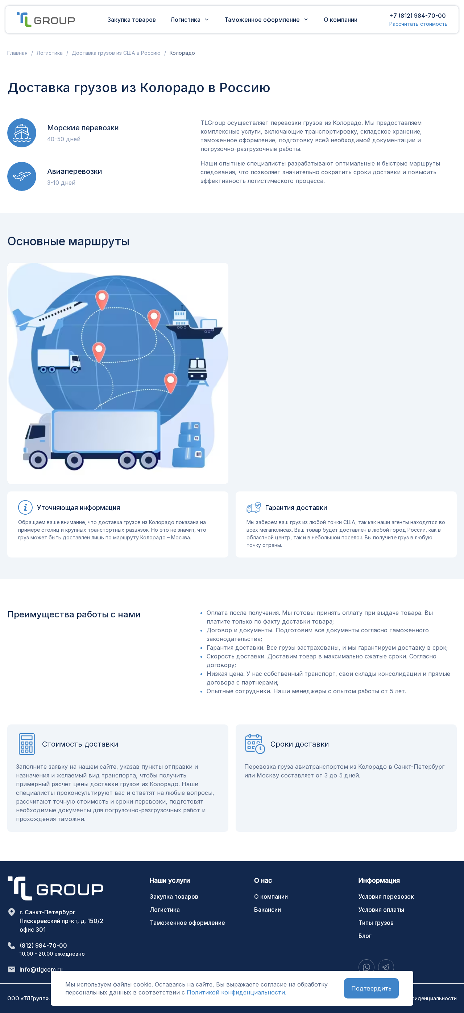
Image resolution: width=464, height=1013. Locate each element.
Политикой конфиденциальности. (236, 992)
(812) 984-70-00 (43, 945)
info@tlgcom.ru (41, 969)
